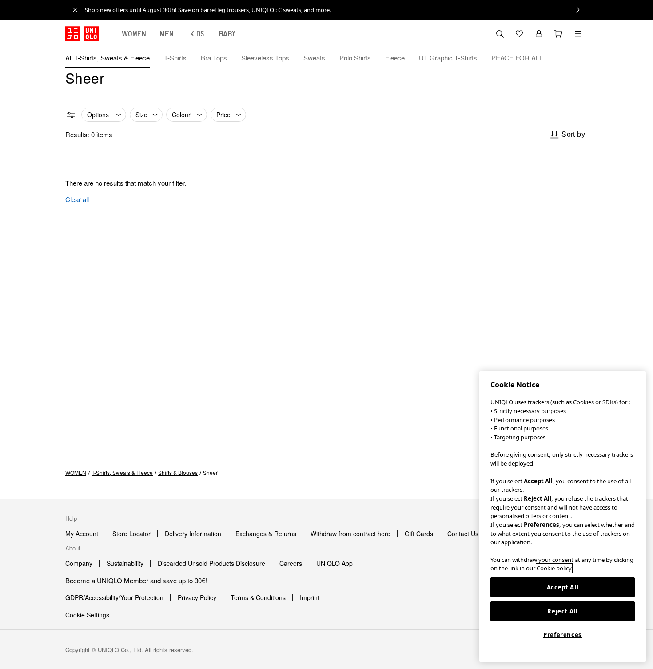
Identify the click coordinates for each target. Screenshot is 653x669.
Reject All (562, 611)
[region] (562, 516)
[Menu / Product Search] (578, 34)
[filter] (70, 115)
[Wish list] (519, 34)
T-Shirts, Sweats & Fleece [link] (122, 472)
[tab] (134, 34)
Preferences (562, 635)
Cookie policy (554, 568)
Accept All (563, 587)
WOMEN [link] (75, 472)
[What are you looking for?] (500, 34)
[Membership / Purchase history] (539, 34)
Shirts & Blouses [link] (178, 472)
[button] (578, 58)
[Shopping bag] (558, 34)
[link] (336, 10)
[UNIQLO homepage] (82, 34)
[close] (75, 10)
